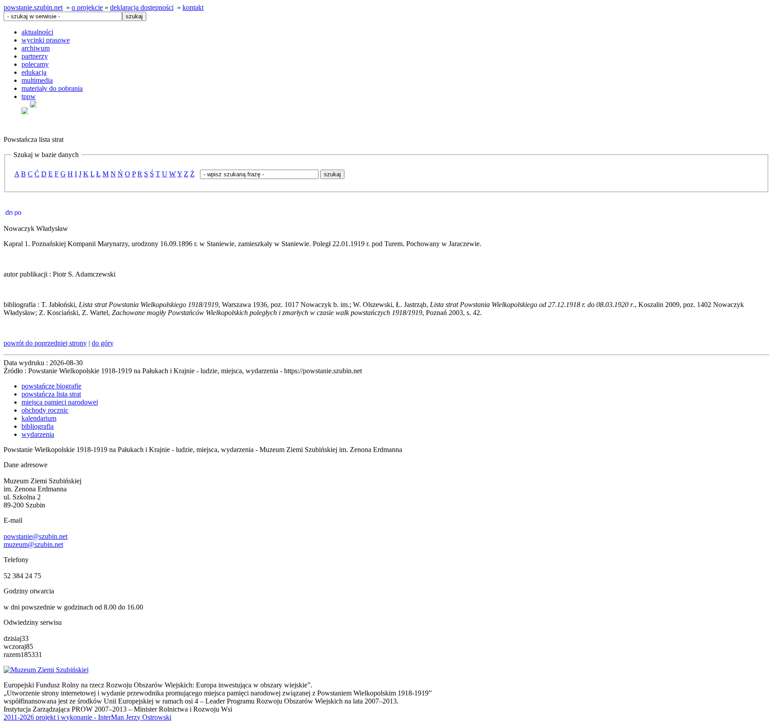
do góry (103, 343)
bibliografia (37, 426)
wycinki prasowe (45, 40)
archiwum (35, 48)
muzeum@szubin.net (33, 544)
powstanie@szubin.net (36, 536)
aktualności (37, 32)
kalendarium (38, 418)
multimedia (37, 80)
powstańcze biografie (51, 386)
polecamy (35, 64)
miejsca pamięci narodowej (59, 402)
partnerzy (34, 56)
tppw (28, 96)
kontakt (193, 7)
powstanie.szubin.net (33, 7)
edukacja (34, 72)
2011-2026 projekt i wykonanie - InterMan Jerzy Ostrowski (87, 717)
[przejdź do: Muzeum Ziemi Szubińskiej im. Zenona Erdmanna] (46, 670)
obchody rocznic (44, 410)
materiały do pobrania (52, 88)
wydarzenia (37, 434)
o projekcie (87, 7)
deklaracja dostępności (142, 7)
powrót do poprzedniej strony (45, 343)
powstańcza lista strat (51, 394)
